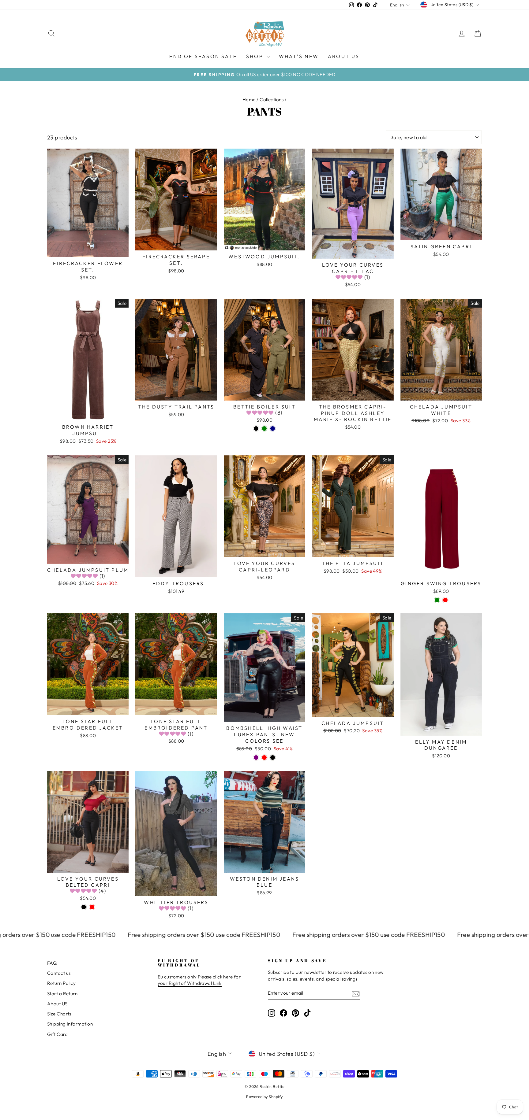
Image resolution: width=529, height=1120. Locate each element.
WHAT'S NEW (299, 56)
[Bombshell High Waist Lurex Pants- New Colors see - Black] (273, 757)
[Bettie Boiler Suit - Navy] (273, 428)
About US (57, 1004)
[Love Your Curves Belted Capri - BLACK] (84, 907)
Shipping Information (70, 1024)
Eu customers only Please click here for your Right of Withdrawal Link (199, 980)
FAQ (52, 963)
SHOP (255, 56)
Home (249, 99)
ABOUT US (344, 56)
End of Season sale (203, 56)
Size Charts (59, 1014)
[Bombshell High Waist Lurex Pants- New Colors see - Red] (264, 757)
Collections (271, 99)
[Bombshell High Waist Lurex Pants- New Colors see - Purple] (256, 757)
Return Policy (61, 983)
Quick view (88, 250)
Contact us (59, 973)
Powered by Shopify (264, 1096)
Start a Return (62, 993)
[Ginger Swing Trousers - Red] (445, 600)
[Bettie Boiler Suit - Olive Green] (264, 428)
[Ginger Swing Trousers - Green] (437, 600)
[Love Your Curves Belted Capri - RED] (92, 907)
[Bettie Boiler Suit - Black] (256, 428)
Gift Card (57, 1034)
